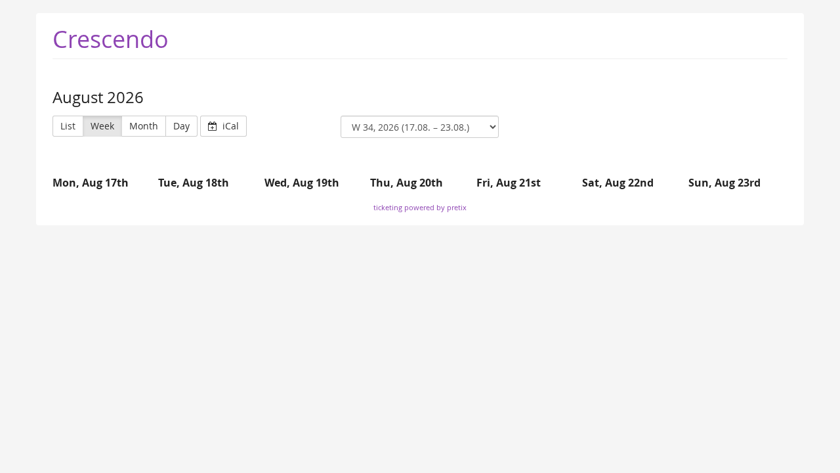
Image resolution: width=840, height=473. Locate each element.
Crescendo (110, 39)
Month (143, 126)
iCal (229, 126)
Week (102, 126)
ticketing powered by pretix (420, 207)
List (67, 126)
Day (181, 126)
